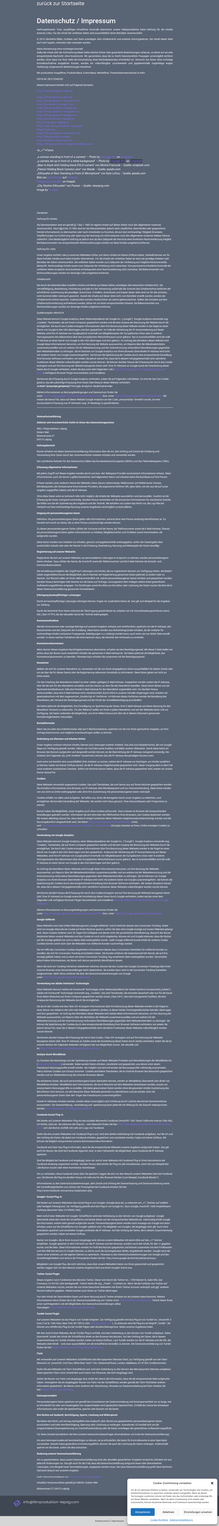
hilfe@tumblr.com (101, 1323)
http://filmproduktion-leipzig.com (57, 115)
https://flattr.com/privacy (57, 1389)
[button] (212, 1483)
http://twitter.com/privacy (135, 1300)
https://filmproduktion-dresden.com (59, 133)
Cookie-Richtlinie (159, 1519)
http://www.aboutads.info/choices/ (109, 822)
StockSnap (54, 177)
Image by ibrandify (49, 182)
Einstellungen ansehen (198, 1512)
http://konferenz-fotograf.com (55, 104)
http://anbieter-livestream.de (55, 140)
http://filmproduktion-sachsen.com (58, 100)
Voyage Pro (108, 157)
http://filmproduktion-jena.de (54, 97)
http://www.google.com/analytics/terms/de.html (72, 396)
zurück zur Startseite (60, 3)
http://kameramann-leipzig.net (56, 118)
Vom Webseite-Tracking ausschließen (69, 1108)
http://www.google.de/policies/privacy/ (66, 977)
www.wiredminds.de (49, 1064)
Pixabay (72, 177)
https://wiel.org (46, 129)
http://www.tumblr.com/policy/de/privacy (78, 1347)
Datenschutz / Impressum (109, 1520)
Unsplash (127, 157)
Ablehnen (168, 1512)
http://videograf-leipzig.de (53, 122)
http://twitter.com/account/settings (72, 1307)
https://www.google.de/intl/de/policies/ (138, 396)
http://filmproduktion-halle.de (55, 91)
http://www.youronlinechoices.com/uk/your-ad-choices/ (76, 825)
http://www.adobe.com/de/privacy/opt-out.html (70, 1048)
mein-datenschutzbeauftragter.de (85, 1476)
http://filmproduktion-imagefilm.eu (58, 111)
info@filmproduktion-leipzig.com (51, 1502)
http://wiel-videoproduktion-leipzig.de (59, 126)
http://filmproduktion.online (53, 136)
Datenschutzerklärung (181, 1519)
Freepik (54, 190)
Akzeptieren (142, 1512)
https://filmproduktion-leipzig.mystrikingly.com (65, 144)
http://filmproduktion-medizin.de (57, 108)
